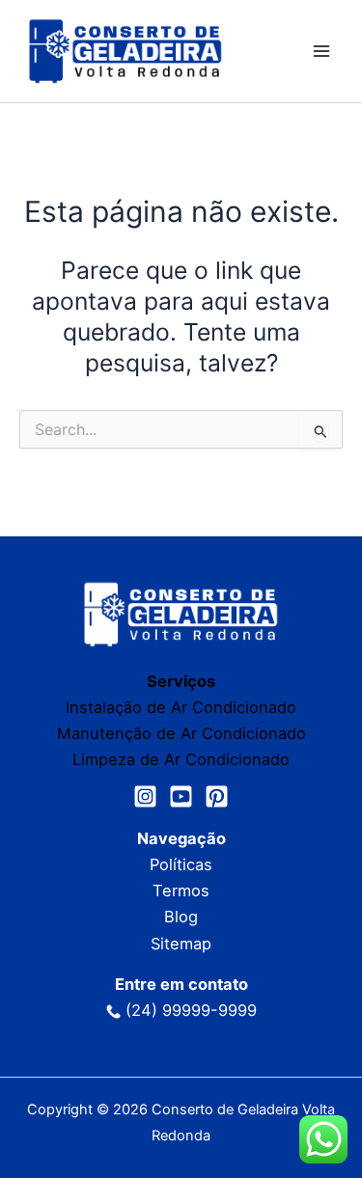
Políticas (181, 864)
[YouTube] (181, 796)
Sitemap (181, 943)
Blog (181, 916)
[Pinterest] (217, 796)
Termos (181, 890)
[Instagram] (145, 796)
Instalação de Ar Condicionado (181, 707)
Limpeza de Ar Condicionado (181, 759)
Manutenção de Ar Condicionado (181, 733)
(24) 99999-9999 (191, 1010)
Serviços (181, 681)
